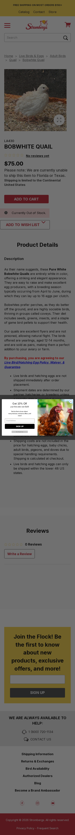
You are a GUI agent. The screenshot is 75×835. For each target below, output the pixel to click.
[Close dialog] (70, 401)
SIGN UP (19, 426)
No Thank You (19, 432)
